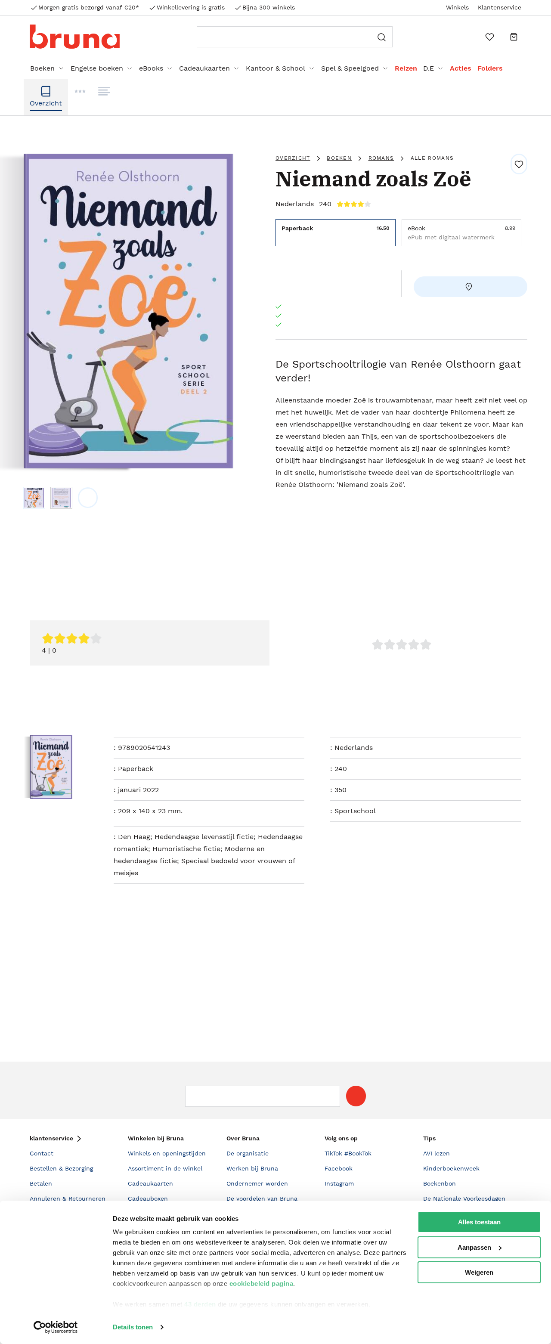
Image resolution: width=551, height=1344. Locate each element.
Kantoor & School (275, 68)
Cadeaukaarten (204, 68)
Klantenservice (499, 7)
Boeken (42, 68)
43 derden (200, 1304)
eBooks (151, 68)
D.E (428, 68)
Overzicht (293, 158)
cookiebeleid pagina (261, 1283)
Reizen (406, 68)
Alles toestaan (479, 1222)
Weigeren (479, 1272)
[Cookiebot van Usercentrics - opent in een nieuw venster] (55, 1327)
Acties (460, 68)
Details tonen (133, 1327)
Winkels (457, 7)
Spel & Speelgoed (350, 68)
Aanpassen (474, 1247)
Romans (381, 158)
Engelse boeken (97, 68)
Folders (490, 68)
